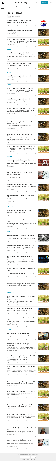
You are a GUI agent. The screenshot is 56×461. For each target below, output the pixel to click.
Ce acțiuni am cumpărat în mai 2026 (19, 99)
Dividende (13, 33)
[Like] (8, 252)
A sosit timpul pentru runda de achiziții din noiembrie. (20, 310)
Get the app (33, 457)
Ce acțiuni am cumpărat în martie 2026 (20, 184)
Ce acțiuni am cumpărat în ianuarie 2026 (20, 245)
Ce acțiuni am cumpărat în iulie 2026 (19, 53)
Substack (22, 459)
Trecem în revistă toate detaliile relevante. (17, 22)
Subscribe (44, 2)
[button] (2, 7)
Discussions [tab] (17, 16)
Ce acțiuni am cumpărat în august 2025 (19, 405)
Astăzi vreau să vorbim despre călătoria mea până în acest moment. (20, 335)
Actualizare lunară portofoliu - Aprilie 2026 (21, 108)
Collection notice (35, 454)
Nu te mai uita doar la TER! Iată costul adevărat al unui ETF (19, 173)
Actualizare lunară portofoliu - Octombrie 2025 (21, 318)
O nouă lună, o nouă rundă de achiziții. (16, 101)
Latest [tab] (9, 16)
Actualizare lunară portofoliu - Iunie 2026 (20, 63)
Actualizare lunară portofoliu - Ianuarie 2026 (20, 220)
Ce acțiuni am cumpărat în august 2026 (19, 30)
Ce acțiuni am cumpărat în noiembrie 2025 (21, 308)
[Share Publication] (39, 2)
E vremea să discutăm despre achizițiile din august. (19, 406)
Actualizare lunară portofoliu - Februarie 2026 (20, 196)
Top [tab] (13, 16)
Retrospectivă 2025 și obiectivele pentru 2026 (20, 257)
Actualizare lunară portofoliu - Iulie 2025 (20, 414)
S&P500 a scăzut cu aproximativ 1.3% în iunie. (18, 65)
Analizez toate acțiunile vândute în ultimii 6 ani (21, 428)
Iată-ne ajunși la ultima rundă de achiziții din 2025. (19, 285)
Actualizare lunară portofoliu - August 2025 (21, 391)
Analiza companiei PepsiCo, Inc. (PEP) (19, 20)
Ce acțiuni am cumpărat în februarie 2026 (20, 210)
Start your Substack (25, 457)
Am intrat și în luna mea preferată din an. (17, 78)
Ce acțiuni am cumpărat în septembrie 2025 (21, 382)
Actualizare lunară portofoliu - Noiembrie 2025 (21, 297)
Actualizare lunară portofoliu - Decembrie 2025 (21, 269)
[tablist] (14, 16)
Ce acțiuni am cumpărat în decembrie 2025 (21, 284)
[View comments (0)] (18, 26)
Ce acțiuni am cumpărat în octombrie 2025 (21, 356)
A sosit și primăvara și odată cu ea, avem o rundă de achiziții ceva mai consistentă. (21, 187)
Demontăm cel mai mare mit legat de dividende (19, 344)
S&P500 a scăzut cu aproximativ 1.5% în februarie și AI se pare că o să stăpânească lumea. (20, 199)
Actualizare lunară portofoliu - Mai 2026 (20, 88)
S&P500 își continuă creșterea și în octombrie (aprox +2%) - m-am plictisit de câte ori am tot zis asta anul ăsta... (21, 322)
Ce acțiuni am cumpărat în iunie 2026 (19, 76)
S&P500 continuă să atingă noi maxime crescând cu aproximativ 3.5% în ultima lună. (19, 393)
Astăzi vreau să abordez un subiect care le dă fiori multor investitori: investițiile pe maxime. (20, 444)
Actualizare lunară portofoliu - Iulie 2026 (20, 39)
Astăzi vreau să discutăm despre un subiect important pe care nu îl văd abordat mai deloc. (21, 176)
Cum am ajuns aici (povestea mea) (18, 333)
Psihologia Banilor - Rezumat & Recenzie (20, 235)
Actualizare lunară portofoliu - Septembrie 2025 (21, 367)
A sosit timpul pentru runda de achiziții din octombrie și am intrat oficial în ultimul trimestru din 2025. (21, 358)
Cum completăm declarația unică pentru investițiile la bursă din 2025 (20, 161)
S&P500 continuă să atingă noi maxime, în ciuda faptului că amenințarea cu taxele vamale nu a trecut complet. (21, 416)
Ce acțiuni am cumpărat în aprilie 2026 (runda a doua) (20, 123)
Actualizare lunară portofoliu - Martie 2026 (21, 146)
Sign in (52, 2)
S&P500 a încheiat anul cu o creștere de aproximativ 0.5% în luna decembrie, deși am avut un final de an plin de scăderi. (21, 272)
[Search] (36, 2)
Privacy (26, 454)
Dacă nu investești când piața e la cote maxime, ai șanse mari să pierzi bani (19, 441)
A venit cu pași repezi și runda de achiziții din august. (19, 32)
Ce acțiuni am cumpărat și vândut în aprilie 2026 (21, 135)
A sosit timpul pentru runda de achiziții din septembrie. (20, 383)
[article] (28, 23)
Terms (30, 454)
